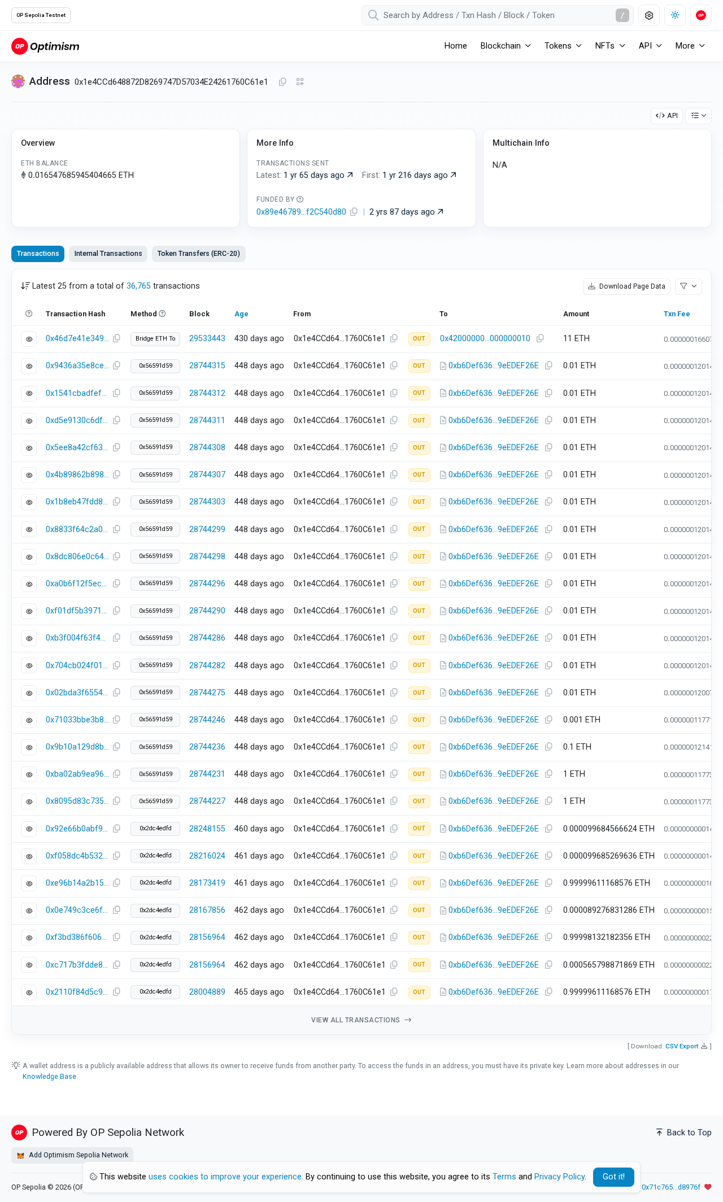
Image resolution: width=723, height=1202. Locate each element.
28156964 (207, 937)
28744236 (207, 747)
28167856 (207, 910)
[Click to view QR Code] (300, 82)
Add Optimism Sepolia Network (77, 1155)
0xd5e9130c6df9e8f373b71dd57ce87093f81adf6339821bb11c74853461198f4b (77, 420)
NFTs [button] (605, 46)
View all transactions (356, 1020)
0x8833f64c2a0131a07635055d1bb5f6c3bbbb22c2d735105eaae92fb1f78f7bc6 (77, 529)
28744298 (207, 556)
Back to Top (688, 1133)
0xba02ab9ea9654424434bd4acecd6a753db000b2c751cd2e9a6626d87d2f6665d (77, 774)
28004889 (207, 992)
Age (241, 314)
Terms (504, 1177)
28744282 (207, 665)
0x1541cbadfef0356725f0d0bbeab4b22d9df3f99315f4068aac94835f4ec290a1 (77, 393)
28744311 (207, 420)
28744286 (207, 638)
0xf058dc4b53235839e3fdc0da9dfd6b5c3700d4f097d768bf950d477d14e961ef (77, 856)
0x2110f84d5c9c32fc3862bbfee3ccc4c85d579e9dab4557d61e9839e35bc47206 (77, 992)
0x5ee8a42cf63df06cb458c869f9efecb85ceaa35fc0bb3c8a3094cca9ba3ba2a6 (77, 447)
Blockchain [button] (501, 46)
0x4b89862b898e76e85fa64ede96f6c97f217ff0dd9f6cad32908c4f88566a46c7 (77, 475)
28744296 (207, 584)
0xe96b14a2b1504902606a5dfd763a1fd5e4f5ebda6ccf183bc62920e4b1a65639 (77, 883)
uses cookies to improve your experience (225, 1177)
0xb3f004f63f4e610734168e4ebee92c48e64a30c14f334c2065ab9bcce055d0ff (77, 638)
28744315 (207, 366)
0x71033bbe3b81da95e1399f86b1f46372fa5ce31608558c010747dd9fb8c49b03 (77, 720)
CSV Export (682, 1046)
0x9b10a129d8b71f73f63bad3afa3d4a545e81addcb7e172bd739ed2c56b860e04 (77, 747)
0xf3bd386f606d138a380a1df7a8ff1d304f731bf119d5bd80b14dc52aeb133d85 (77, 937)
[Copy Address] (282, 82)
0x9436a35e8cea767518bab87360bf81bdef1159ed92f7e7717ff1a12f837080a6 (77, 366)
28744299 (207, 529)
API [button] (645, 46)
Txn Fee (677, 314)
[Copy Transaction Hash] (116, 339)
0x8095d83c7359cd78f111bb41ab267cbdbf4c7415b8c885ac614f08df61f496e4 (77, 801)
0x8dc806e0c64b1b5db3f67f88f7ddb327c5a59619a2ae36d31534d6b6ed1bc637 (77, 556)
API (672, 115)
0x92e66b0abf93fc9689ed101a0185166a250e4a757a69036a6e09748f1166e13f (77, 829)
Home (456, 46)
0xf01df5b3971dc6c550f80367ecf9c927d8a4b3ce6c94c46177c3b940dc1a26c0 (77, 611)
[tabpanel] (361, 652)
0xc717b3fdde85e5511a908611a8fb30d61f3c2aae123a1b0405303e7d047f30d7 (77, 965)
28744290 (207, 611)
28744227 (207, 801)
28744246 (207, 720)
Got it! (614, 1177)
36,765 (139, 286)
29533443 (207, 338)
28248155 (207, 829)
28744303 (207, 502)
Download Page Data (631, 286)
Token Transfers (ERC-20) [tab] (199, 253)
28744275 (207, 693)
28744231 (207, 774)
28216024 (207, 856)
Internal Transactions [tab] (108, 253)
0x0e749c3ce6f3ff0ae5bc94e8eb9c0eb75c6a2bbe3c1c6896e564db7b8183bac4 (77, 910)
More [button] (685, 46)
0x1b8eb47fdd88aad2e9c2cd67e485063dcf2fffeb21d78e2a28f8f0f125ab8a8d (77, 502)
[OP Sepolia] (45, 46)
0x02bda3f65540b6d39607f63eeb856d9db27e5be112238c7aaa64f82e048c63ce (77, 693)
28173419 (207, 883)
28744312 (207, 393)
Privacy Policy (559, 1177)
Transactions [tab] (38, 253)
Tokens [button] (558, 46)
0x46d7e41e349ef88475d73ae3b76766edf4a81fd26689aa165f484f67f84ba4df (77, 338)
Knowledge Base (49, 1076)
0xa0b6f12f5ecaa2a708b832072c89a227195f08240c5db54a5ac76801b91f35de (77, 584)
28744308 (207, 447)
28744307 (207, 475)
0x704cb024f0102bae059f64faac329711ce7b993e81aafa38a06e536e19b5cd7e (77, 665)
